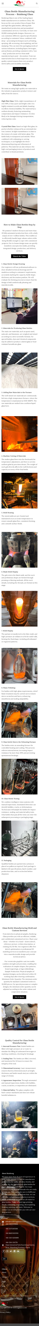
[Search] (37, 3)
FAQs (4, 1282)
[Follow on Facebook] (3, 1251)
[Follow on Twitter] (11, 1251)
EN (4, 1259)
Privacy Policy (5, 1312)
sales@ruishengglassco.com (16, 1221)
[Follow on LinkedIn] (14, 1251)
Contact (5, 1277)
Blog (3, 1286)
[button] (3, 3)
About (4, 1272)
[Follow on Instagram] (7, 1251)
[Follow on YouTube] (18, 1251)
